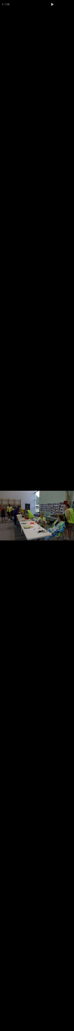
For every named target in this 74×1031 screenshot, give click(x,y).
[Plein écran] (61, 4)
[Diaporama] (52, 4)
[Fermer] (69, 4)
